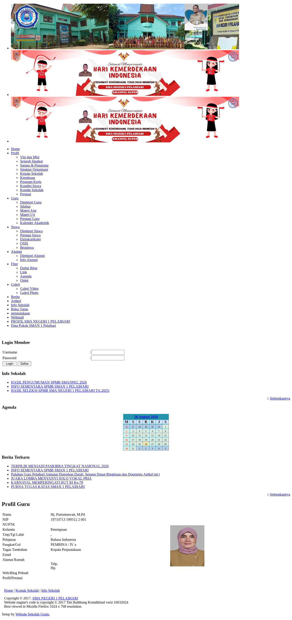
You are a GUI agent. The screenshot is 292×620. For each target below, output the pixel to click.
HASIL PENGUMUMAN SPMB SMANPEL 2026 (49, 382)
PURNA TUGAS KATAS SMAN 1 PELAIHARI (48, 487)
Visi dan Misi (29, 157)
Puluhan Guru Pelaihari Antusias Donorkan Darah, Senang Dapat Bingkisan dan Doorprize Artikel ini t (85, 474)
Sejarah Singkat (31, 161)
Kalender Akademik (34, 223)
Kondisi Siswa (30, 186)
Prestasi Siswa (30, 235)
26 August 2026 (146, 417)
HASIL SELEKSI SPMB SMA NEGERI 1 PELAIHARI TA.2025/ (60, 390)
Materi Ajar (28, 210)
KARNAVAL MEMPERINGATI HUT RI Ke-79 (47, 482)
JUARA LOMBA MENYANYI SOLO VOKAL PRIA (51, 478)
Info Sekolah (50, 590)
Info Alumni (29, 260)
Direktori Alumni (32, 256)
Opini (24, 280)
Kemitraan (27, 178)
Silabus (25, 206)
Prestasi (25, 194)
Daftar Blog (28, 268)
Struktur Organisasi (34, 169)
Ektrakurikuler (30, 239)
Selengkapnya (280, 398)
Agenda (25, 276)
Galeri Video (29, 288)
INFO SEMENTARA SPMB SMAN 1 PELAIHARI (50, 386)
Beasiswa (27, 247)
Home (8, 590)
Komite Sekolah (31, 190)
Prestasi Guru (29, 219)
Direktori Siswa (31, 231)
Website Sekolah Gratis (32, 614)
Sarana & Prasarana (34, 165)
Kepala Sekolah (31, 173)
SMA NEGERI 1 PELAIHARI (55, 598)
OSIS (24, 243)
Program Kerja (30, 182)
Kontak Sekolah (27, 590)
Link (23, 272)
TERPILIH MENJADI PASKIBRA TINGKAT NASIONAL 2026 (60, 466)
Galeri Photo (29, 293)
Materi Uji (27, 215)
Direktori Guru (31, 202)
